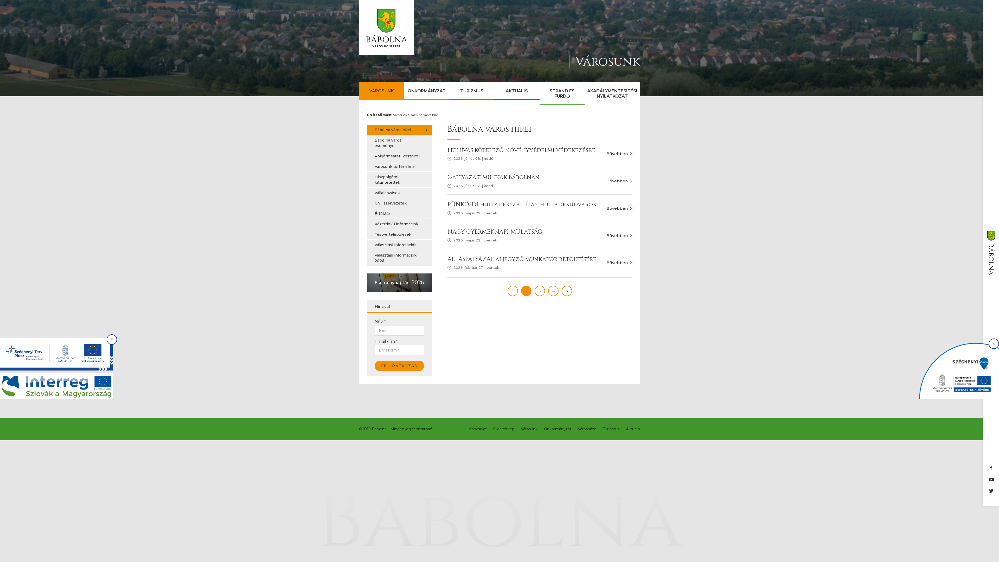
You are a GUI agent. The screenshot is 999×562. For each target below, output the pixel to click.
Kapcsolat (478, 429)
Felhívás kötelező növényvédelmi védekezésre (521, 150)
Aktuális (517, 90)
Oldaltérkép (503, 429)
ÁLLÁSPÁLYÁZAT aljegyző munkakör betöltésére (521, 259)
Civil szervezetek (391, 203)
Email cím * (386, 341)
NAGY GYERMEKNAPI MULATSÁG (494, 232)
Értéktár (382, 213)
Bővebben (617, 154)
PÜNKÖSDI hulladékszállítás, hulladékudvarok (522, 204)
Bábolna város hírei (424, 115)
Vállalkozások (387, 192)
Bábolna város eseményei (388, 143)
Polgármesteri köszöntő (397, 156)
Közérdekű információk (396, 224)
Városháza (587, 429)
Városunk (381, 90)
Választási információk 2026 (396, 258)
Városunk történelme (395, 166)
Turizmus (471, 90)
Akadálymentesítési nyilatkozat (612, 93)
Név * (380, 321)
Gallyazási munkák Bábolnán (493, 177)
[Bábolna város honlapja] (386, 27)
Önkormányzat (427, 90)
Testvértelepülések (393, 234)
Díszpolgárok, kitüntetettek (387, 180)
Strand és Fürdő (562, 93)
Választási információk (396, 244)
